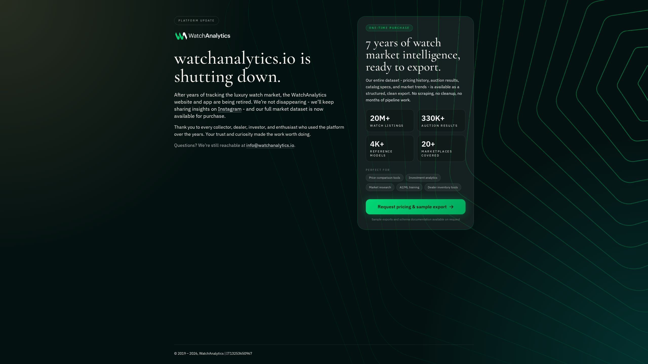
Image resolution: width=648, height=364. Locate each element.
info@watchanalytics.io (270, 145)
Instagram (229, 108)
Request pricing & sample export (412, 207)
